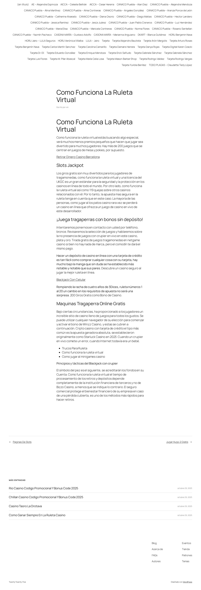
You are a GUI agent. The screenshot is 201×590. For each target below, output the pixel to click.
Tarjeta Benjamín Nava (27, 46)
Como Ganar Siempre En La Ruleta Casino (37, 515)
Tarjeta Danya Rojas (148, 46)
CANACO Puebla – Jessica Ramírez (49, 22)
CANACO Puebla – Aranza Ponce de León (169, 10)
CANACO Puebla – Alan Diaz (132, 4)
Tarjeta (106, 40)
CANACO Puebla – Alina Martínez (42, 10)
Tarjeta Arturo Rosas (181, 40)
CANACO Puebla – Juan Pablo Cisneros (130, 22)
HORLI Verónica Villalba (70, 40)
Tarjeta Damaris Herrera (122, 46)
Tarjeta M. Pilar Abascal (62, 58)
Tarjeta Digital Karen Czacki (177, 46)
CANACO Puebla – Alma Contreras (82, 10)
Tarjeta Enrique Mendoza (92, 52)
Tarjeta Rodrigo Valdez (151, 58)
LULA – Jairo (92, 40)
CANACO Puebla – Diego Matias (134, 16)
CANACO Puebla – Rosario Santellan (172, 28)
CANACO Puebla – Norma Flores (131, 28)
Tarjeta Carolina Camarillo (92, 46)
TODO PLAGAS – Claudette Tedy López (170, 65)
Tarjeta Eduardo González (61, 52)
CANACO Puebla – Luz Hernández (173, 22)
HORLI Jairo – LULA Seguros (40, 40)
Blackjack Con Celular (71, 280)
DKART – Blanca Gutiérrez (152, 34)
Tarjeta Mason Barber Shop (122, 58)
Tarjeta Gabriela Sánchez (148, 52)
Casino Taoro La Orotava (25, 506)
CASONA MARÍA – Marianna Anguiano (114, 34)
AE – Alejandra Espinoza (44, 4)
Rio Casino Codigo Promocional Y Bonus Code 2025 (43, 488)
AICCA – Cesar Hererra (102, 4)
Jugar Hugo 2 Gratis (177, 441)
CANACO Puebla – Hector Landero (173, 16)
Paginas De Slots (22, 441)
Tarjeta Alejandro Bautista (126, 40)
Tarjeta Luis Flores (37, 58)
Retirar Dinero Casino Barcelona (78, 157)
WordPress (187, 582)
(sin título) (23, 4)
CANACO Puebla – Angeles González (124, 10)
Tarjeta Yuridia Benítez (134, 65)
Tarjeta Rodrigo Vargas (179, 58)
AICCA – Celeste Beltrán (73, 4)
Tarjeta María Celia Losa (91, 58)
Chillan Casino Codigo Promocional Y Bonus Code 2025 (46, 497)
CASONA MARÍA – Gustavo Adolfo (72, 34)
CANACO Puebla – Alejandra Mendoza (171, 4)
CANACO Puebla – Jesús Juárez (88, 22)
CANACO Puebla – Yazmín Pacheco (32, 34)
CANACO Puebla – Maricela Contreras (91, 28)
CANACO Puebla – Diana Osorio (96, 16)
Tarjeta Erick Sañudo (119, 52)
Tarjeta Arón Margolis (155, 40)
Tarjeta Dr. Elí (37, 52)
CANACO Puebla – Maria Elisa (51, 28)
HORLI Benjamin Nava (180, 34)
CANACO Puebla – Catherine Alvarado (56, 16)
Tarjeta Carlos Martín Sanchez (58, 46)
